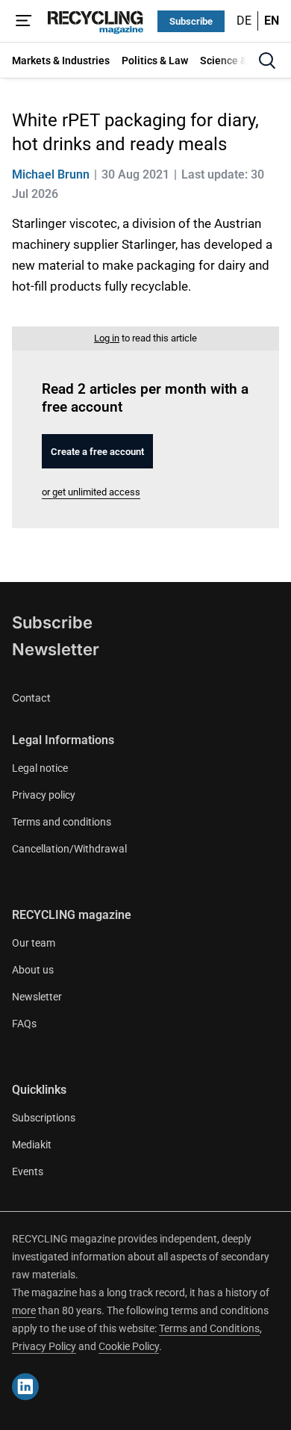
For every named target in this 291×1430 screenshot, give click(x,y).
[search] (267, 60)
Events (27, 1171)
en (271, 20)
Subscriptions (43, 1118)
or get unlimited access (91, 492)
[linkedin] (25, 1386)
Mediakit (31, 1145)
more (24, 1310)
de (244, 20)
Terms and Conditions (209, 1328)
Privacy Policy (44, 1346)
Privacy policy (43, 795)
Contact (31, 697)
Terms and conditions (61, 822)
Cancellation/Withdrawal (69, 849)
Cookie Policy (128, 1346)
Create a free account (97, 451)
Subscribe (191, 21)
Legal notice (40, 768)
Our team (33, 943)
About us (33, 970)
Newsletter (55, 649)
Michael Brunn (51, 174)
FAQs (24, 1024)
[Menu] (24, 21)
